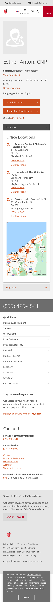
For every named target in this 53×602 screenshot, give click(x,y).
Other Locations (11, 87)
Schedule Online (38, 3)
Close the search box (41, 11)
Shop (32, 11)
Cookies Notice (13, 580)
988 (5, 477)
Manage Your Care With (22, 413)
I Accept (26, 597)
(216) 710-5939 (10, 448)
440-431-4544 (17, 187)
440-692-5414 (17, 118)
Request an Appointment (19, 111)
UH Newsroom (10, 461)
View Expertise (10, 75)
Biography (11, 287)
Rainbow (17, 11)
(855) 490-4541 (21, 305)
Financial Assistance (13, 458)
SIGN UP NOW (14, 516)
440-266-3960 (17, 211)
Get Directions (18, 164)
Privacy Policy (29, 577)
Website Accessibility (13, 468)
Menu (48, 13)
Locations (11, 127)
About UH (8, 464)
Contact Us (9, 455)
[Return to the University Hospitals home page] (5, 11)
